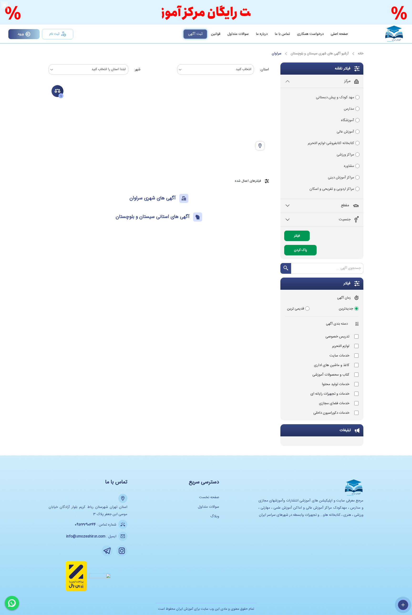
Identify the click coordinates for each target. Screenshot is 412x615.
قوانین (215, 34)
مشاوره (349, 166)
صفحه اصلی (339, 34)
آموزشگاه (347, 120)
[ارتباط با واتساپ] (12, 603)
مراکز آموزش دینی (341, 178)
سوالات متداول (238, 34)
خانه (360, 54)
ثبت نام (54, 34)
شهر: (137, 69)
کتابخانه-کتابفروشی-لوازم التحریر (331, 143)
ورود (21, 34)
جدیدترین (346, 309)
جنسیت (345, 219)
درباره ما (262, 34)
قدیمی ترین (295, 309)
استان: (264, 69)
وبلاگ (214, 516)
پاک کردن (300, 250)
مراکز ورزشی (345, 155)
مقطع (345, 205)
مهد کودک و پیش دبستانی (335, 97)
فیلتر (297, 236)
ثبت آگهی (195, 34)
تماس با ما (282, 34)
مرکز (347, 81)
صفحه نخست (209, 497)
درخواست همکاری (310, 34)
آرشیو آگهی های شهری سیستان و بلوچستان (320, 54)
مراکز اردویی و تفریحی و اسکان (331, 189)
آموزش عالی (345, 132)
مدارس (349, 109)
